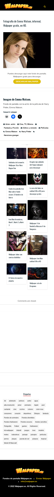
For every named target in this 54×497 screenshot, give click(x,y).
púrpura (35, 439)
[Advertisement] (27, 342)
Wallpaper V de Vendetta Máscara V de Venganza (37, 226)
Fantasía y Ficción (11, 128)
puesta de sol (24, 439)
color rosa (39, 409)
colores (30, 409)
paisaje (25, 435)
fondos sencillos (41, 422)
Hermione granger (11, 135)
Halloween (34, 426)
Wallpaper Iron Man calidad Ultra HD (36, 260)
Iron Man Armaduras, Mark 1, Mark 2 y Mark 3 (16, 222)
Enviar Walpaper (43, 478)
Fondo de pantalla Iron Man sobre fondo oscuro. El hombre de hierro (16, 193)
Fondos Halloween (11, 422)
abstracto (12, 401)
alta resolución (9, 405)
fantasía (45, 413)
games (24, 426)
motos (6, 435)
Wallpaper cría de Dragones (36, 284)
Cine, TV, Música (26, 124)
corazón (17, 413)
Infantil (19, 430)
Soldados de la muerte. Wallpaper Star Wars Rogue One (16, 165)
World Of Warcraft (10, 443)
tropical (43, 439)
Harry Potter (26, 132)
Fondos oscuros (26, 422)
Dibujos (37, 413)
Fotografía (7, 426)
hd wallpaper (8, 430)
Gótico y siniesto (30, 128)
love (33, 430)
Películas (44, 128)
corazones (8, 413)
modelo (41, 430)
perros (6, 439)
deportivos (27, 413)
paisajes (34, 435)
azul (43, 405)
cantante (7, 409)
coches (22, 409)
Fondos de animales (11, 418)
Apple (36, 405)
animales (28, 405)
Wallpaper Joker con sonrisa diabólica (15, 256)
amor (19, 405)
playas (14, 439)
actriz (29, 401)
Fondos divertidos (28, 418)
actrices (21, 401)
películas (43, 435)
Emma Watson (11, 132)
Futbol (16, 426)
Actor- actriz (10, 124)
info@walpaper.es (29, 481)
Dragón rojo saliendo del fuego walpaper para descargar (37, 164)
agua (36, 401)
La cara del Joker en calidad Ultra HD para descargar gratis (37, 191)
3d (5, 401)
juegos (26, 430)
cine (14, 409)
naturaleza (15, 435)
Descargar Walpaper (27, 81)
